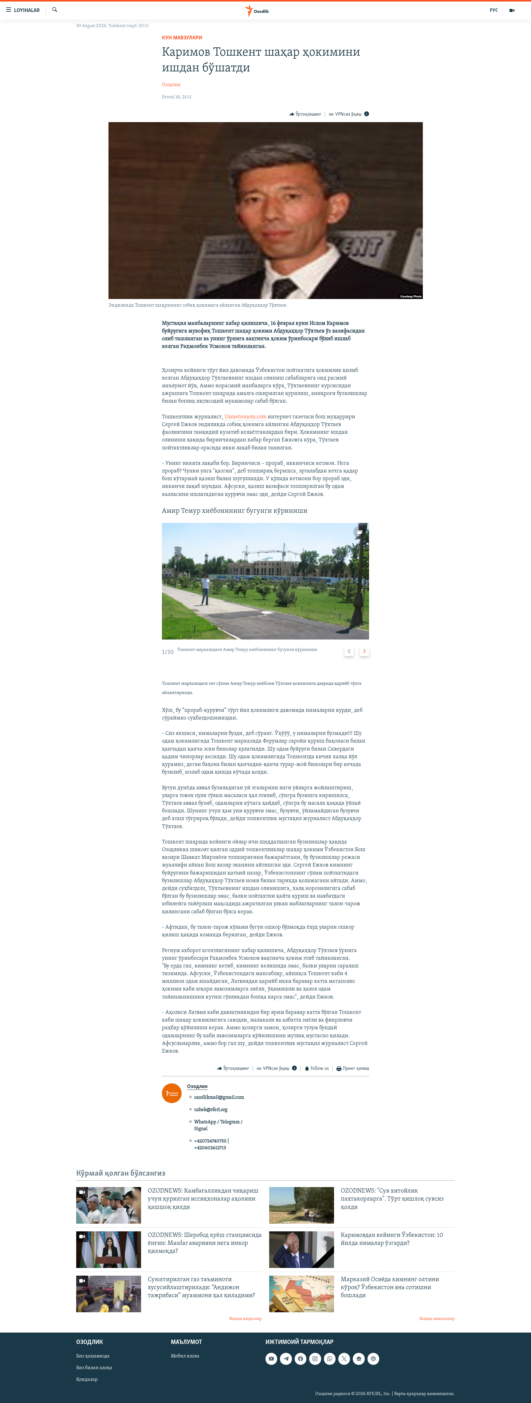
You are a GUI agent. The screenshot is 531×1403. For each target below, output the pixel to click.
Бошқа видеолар (245, 1319)
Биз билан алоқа (94, 1368)
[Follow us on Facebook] (300, 1359)
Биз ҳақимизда (93, 1356)
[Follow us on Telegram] (286, 1359)
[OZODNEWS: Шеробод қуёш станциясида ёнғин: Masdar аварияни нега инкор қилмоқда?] (108, 1249)
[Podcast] (373, 1359)
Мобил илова (185, 1356)
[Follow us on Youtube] (271, 1359)
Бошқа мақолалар (437, 1319)
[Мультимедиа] (512, 10)
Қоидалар (87, 1379)
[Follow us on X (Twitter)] (344, 1359)
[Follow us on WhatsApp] (330, 1359)
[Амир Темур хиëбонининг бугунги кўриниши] (265, 581)
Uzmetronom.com (246, 417)
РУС (494, 10)
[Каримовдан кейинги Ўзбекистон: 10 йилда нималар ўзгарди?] (301, 1249)
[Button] (305, 114)
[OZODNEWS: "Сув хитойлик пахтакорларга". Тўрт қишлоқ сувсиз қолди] (301, 1205)
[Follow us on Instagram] (315, 1359)
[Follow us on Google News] (358, 1359)
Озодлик (171, 84)
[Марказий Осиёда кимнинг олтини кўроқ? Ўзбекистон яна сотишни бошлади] (301, 1294)
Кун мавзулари (182, 38)
